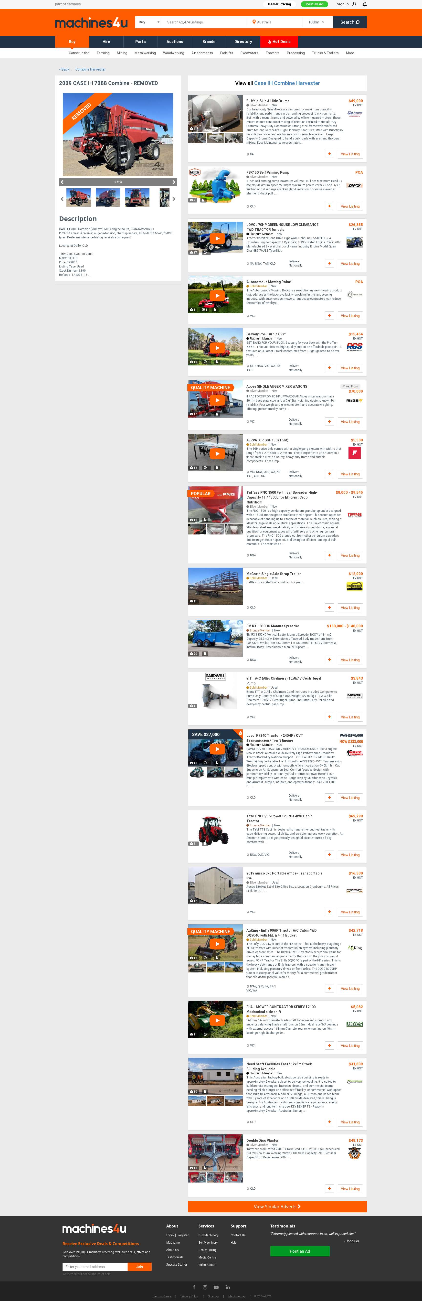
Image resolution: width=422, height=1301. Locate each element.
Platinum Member (261, 234)
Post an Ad (314, 4)
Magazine (173, 1242)
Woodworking (173, 53)
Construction (79, 53)
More (350, 53)
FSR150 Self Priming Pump (267, 172)
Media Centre (207, 1257)
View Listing (350, 154)
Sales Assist (207, 1265)
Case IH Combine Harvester (287, 83)
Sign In (343, 4)
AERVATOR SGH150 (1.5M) (267, 440)
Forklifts (226, 53)
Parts (140, 41)
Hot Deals (281, 41)
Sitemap (213, 1296)
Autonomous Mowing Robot (269, 282)
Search (347, 22)
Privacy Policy (189, 1296)
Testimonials (174, 1257)
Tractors (273, 53)
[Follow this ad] (329, 154)
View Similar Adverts (276, 1206)
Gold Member (258, 286)
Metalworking (145, 53)
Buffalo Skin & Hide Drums (267, 101)
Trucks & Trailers (325, 53)
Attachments (202, 53)
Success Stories (177, 1264)
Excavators (249, 53)
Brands (208, 41)
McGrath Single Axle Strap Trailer (273, 574)
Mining (122, 53)
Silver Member (259, 105)
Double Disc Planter (262, 1140)
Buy (72, 41)
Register (183, 1235)
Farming (103, 53)
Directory (243, 41)
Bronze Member (260, 630)
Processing (296, 53)
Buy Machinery (208, 1235)
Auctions (175, 41)
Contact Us (238, 1235)
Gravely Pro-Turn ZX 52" (265, 334)
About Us (172, 1250)
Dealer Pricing (208, 1250)
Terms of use (162, 1296)
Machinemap (236, 1296)
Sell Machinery (208, 1242)
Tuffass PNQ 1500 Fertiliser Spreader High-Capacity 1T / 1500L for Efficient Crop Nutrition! (281, 497)
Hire (106, 41)
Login (170, 1235)
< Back (64, 69)
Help (233, 1242)
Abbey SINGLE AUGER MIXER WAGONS (276, 386)
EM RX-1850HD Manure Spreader (272, 626)
